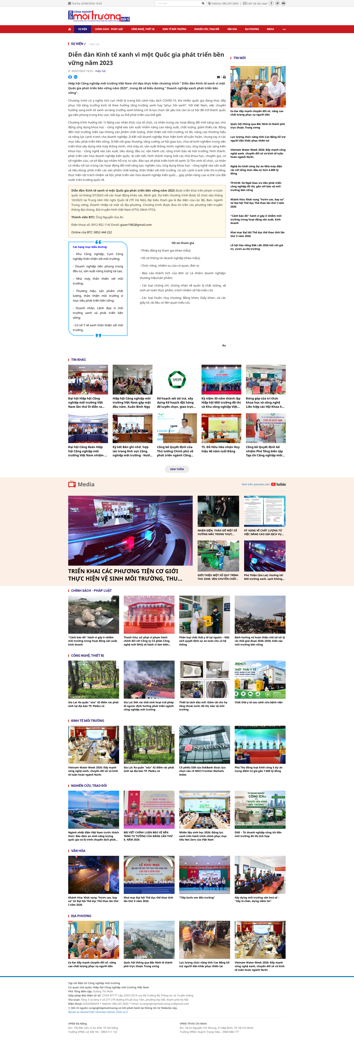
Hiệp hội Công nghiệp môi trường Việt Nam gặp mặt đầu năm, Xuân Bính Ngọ (132, 402)
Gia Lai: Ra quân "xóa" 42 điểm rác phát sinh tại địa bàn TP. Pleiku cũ (93, 704)
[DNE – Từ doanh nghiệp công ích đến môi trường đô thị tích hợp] (260, 810)
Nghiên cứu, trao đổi (206, 29)
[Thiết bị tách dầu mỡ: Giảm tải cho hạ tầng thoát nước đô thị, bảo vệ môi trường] (204, 680)
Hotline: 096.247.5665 (225, 3)
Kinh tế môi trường (174, 29)
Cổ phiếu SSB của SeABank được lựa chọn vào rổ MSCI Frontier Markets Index (202, 771)
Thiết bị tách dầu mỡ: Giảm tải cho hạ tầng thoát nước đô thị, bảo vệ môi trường (203, 706)
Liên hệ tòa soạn (257, 3)
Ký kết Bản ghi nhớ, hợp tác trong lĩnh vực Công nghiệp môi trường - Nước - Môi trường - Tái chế (132, 451)
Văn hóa (232, 29)
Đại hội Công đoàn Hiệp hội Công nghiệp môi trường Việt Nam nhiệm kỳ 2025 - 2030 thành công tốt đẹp (88, 451)
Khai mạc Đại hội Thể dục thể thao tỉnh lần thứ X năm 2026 (257, 234)
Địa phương (252, 29)
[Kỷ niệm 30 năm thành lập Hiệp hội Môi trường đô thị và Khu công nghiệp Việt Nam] (221, 380)
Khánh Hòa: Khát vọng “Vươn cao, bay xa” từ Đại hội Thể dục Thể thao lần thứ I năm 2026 (257, 203)
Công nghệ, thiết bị (143, 29)
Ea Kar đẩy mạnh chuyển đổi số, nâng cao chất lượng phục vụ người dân (256, 112)
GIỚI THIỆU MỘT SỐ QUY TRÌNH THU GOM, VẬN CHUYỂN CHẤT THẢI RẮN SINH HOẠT (218, 577)
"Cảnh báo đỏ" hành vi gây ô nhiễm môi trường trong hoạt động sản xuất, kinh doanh (256, 219)
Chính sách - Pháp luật (109, 29)
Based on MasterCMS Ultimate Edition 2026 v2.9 (98, 1012)
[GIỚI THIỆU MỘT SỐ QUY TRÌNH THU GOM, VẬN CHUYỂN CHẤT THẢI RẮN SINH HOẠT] (218, 556)
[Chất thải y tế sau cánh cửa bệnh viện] (260, 680)
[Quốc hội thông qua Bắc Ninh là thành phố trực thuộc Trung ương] (149, 940)
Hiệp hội (94, 44)
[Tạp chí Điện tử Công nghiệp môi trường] (99, 15)
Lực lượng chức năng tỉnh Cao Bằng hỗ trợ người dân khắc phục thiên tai (258, 138)
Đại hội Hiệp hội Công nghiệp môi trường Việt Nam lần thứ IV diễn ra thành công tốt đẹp (85, 402)
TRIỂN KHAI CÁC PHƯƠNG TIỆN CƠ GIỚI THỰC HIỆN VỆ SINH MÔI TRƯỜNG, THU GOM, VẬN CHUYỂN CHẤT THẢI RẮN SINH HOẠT (124, 574)
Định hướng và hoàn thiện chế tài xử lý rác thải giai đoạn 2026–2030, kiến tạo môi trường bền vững (260, 641)
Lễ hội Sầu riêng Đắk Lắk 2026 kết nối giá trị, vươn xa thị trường (256, 247)
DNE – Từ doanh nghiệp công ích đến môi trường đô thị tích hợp (258, 834)
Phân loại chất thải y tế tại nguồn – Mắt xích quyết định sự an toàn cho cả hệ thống (204, 641)
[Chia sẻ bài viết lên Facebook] (70, 77)
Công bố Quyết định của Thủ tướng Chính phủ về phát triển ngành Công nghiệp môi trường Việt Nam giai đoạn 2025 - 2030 (176, 451)
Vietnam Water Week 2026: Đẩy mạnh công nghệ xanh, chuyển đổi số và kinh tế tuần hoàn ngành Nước (258, 153)
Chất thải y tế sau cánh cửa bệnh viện (259, 702)
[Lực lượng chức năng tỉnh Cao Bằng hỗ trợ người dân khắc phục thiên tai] (204, 940)
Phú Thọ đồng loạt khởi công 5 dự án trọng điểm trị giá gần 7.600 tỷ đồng (258, 769)
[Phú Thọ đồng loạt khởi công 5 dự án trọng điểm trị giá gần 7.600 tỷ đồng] (260, 745)
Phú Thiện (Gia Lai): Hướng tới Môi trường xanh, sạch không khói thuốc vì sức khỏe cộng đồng (263, 577)
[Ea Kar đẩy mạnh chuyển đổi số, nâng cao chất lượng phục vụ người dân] (258, 86)
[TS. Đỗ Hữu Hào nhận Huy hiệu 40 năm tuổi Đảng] (221, 428)
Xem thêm (177, 469)
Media (270, 29)
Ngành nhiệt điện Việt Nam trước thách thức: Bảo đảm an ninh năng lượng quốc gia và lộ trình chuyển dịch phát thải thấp (93, 836)
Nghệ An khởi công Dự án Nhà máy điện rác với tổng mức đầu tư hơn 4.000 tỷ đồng (256, 170)
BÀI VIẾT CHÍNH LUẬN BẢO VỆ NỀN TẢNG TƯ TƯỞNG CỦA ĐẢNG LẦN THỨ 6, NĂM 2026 (148, 836)
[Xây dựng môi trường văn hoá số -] (260, 875)
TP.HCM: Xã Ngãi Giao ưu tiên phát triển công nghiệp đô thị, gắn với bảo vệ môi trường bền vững (255, 186)
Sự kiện (82, 29)
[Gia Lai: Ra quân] (93, 680)
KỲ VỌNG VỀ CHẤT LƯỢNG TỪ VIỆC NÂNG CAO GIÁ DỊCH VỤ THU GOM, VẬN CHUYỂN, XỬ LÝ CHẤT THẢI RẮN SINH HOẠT (264, 532)
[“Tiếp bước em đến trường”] (204, 875)
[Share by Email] (218, 77)
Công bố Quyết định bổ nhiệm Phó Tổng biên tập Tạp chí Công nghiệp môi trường (264, 451)
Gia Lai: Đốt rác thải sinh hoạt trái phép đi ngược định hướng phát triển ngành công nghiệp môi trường (149, 706)
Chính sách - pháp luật (91, 590)
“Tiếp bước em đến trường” (197, 897)
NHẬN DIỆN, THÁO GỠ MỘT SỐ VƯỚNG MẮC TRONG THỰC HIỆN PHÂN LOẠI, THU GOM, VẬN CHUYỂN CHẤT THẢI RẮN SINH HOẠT (217, 532)
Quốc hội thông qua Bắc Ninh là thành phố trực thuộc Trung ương (257, 125)
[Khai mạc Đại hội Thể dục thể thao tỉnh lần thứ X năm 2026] (149, 875)
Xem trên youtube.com (256, 484)
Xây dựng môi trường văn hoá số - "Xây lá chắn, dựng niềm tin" (257, 899)
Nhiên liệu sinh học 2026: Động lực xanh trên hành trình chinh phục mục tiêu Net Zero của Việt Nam (203, 836)
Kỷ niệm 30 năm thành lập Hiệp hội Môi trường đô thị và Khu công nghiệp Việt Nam (221, 402)
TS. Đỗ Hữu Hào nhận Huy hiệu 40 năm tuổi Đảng (221, 449)
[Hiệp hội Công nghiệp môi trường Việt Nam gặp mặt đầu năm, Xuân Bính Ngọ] (132, 380)
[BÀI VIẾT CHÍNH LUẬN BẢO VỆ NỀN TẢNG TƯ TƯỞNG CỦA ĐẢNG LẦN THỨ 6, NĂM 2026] (149, 810)
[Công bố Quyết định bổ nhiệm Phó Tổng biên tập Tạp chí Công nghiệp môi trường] (266, 428)
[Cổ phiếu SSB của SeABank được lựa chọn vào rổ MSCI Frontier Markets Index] (204, 745)
